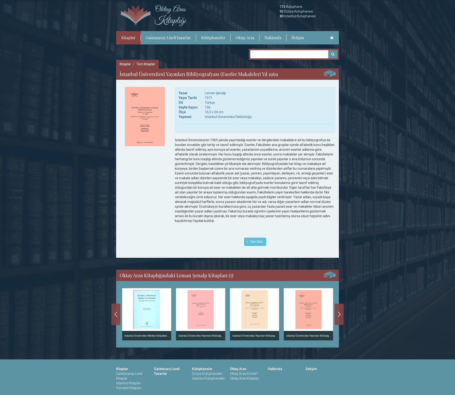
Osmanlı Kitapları (128, 388)
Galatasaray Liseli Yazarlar (168, 37)
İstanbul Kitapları (128, 383)
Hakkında (272, 37)
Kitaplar (128, 37)
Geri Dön (255, 242)
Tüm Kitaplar (145, 64)
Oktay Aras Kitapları (244, 378)
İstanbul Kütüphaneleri (208, 378)
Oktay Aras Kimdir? (244, 374)
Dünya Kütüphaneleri (207, 374)
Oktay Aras (245, 37)
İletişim (297, 37)
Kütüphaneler (213, 37)
